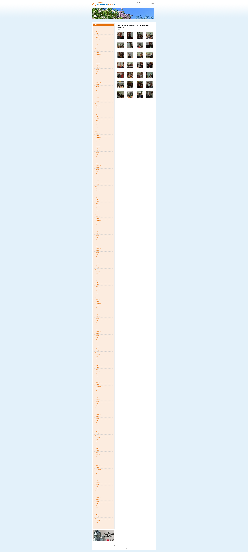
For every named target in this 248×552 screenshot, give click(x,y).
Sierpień (97, 31)
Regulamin (125, 545)
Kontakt (134, 545)
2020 (95, 186)
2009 (102, 21)
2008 (95, 518)
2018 (95, 241)
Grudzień (105, 21)
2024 (95, 75)
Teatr (111, 548)
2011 (95, 435)
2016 (95, 297)
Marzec (97, 41)
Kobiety (125, 548)
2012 (95, 407)
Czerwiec (98, 35)
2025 (95, 48)
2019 (95, 214)
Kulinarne (130, 548)
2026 (95, 29)
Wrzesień (98, 56)
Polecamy (135, 548)
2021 (95, 158)
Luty (97, 71)
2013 (95, 380)
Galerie (99, 21)
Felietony (115, 548)
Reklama (130, 545)
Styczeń (97, 46)
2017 (95, 269)
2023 (95, 103)
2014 (95, 352)
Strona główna (94, 21)
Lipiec (97, 33)
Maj (97, 37)
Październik (98, 54)
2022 (95, 131)
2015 (95, 324)
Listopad (97, 52)
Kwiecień (98, 39)
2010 (95, 463)
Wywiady (120, 548)
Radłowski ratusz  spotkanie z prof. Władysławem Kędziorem (119, 21)
